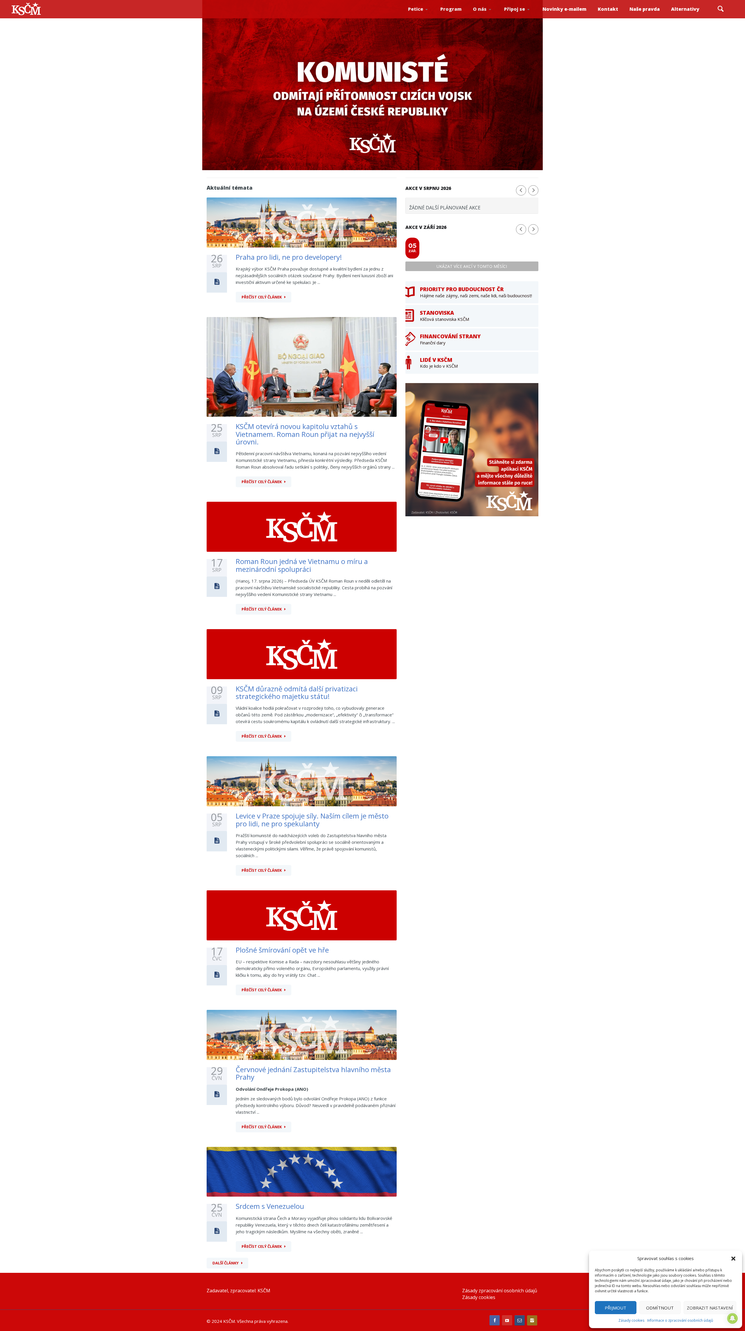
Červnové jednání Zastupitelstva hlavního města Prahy (313, 1073)
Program (451, 9)
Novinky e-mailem (564, 9)
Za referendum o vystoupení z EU (424, 16)
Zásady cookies (631, 1320)
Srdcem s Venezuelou (270, 1206)
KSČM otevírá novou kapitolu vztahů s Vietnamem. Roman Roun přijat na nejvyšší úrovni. (305, 433)
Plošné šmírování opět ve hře (282, 950)
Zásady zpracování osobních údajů (499, 1290)
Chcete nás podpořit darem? (489, 15)
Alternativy (685, 9)
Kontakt (608, 9)
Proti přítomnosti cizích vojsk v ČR (423, 15)
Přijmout (615, 1308)
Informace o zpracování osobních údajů (680, 1320)
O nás (480, 9)
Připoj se (514, 9)
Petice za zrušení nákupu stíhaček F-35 (425, 17)
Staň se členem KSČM (520, 17)
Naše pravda (644, 9)
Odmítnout (660, 1308)
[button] (733, 1258)
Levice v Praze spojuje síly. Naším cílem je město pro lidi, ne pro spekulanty (312, 819)
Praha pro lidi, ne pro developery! (289, 257)
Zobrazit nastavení (710, 1308)
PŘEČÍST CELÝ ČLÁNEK (262, 297)
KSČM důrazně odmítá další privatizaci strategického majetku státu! (297, 692)
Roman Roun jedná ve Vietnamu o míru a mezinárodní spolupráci (302, 565)
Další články (225, 1263)
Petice (415, 9)
